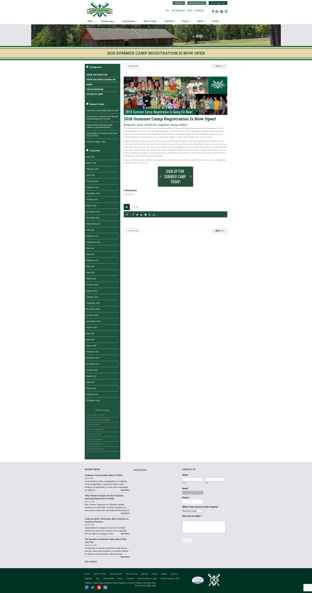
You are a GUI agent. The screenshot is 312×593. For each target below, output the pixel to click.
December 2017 (93, 358)
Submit (187, 540)
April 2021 (91, 254)
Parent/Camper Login (217, 3)
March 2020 (91, 279)
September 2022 (94, 224)
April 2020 (91, 273)
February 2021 (92, 260)
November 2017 (93, 364)
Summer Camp (107, 21)
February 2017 (92, 394)
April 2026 (91, 157)
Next (218, 66)
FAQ (167, 10)
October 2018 (92, 315)
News (189, 10)
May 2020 (91, 266)
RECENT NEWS (92, 469)
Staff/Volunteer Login (196, 3)
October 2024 (92, 181)
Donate (200, 21)
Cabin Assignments (95, 444)
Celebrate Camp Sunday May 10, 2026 (102, 110)
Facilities (169, 21)
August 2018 (92, 327)
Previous (133, 66)
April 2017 (90, 382)
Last (206, 483)
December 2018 (93, 303)
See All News (91, 561)
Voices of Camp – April (96, 142)
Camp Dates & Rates (95, 415)
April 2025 (91, 175)
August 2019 (92, 291)
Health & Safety (93, 424)
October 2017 (92, 370)
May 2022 (90, 230)
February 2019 (92, 297)
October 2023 (92, 199)
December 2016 (93, 400)
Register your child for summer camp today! (156, 125)
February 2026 (92, 169)
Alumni (185, 21)
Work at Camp (150, 21)
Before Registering (95, 429)
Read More (125, 490)
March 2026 (91, 163)
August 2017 (92, 376)
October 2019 (92, 285)
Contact (215, 21)
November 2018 (93, 309)
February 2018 (92, 352)
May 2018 (90, 333)
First (184, 483)
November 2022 (93, 218)
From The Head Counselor (101, 80)
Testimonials (178, 10)
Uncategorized (95, 89)
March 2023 (91, 206)
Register (179, 3)
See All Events (140, 470)
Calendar (199, 10)
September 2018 (94, 321)
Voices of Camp (95, 94)
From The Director (97, 75)
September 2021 (93, 242)
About (90, 21)
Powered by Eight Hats (145, 585)
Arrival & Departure (95, 439)
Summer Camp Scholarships (98, 420)
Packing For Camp (94, 434)
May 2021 (90, 248)
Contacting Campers (95, 449)
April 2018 (91, 340)
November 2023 (93, 193)
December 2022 (93, 212)
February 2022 (92, 236)
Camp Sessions (128, 21)
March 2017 (91, 388)
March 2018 (91, 346)
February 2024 (92, 187)
